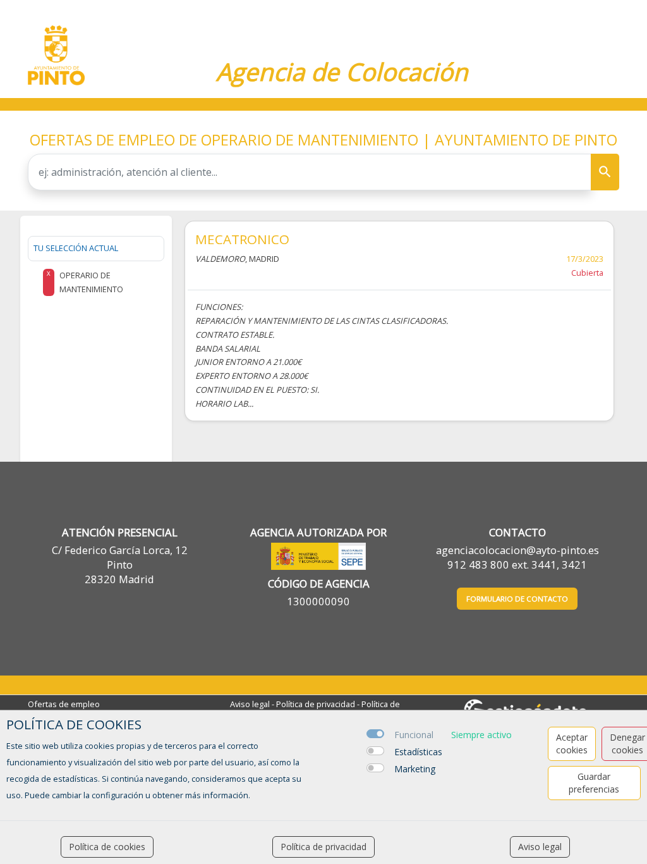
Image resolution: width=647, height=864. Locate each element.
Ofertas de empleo (64, 704)
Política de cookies (107, 847)
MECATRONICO (242, 239)
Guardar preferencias (594, 782)
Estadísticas (418, 752)
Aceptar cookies (572, 743)
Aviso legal (250, 704)
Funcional (413, 735)
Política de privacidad (315, 704)
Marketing (414, 769)
